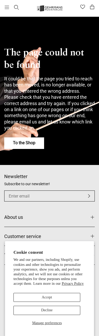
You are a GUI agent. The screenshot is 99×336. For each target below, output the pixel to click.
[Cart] (92, 7)
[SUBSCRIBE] (89, 196)
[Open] (7, 7)
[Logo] (49, 9)
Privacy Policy (73, 284)
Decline (47, 310)
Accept (47, 297)
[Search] (16, 7)
